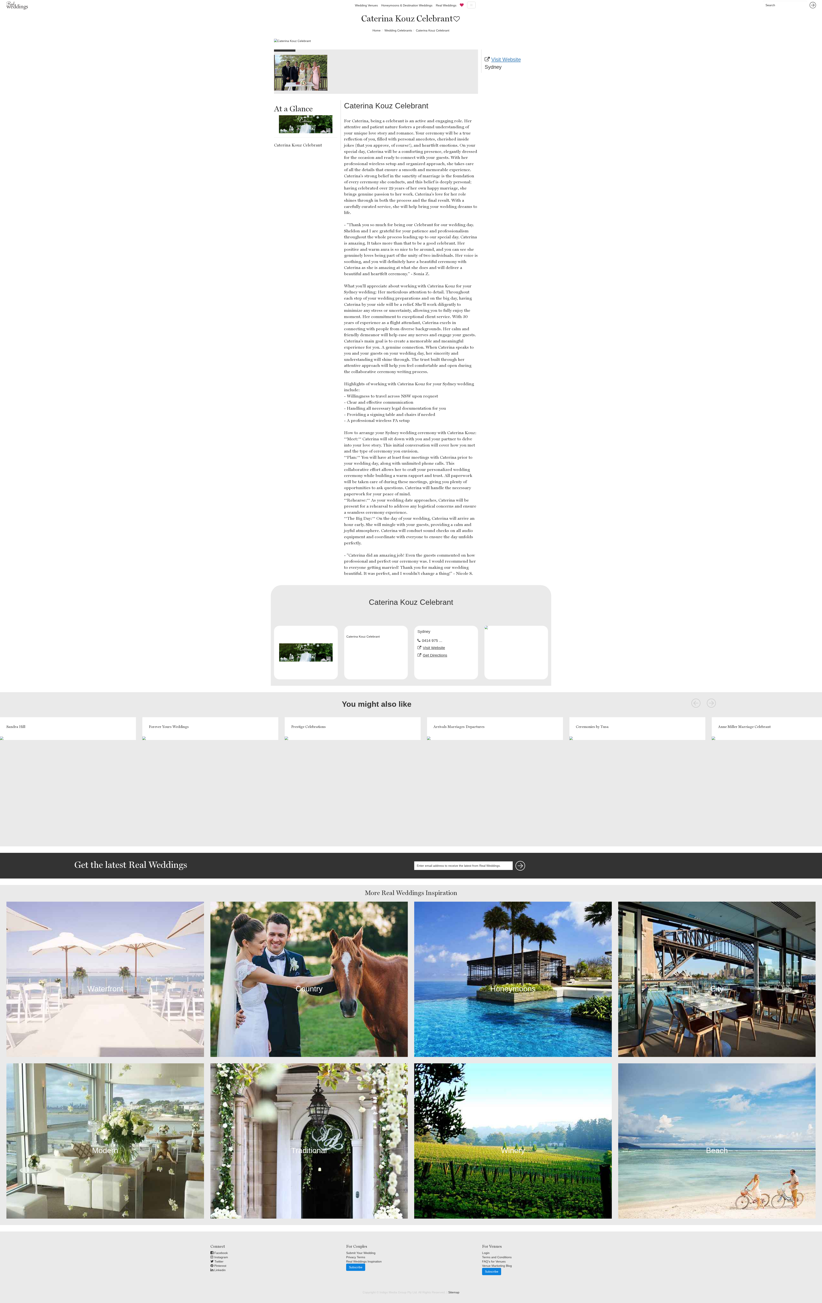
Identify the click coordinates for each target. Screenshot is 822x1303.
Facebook (220, 1253)
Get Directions (435, 655)
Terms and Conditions (497, 1257)
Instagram (220, 1257)
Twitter (218, 1261)
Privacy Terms (355, 1257)
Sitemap (453, 1292)
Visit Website (506, 59)
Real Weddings (446, 5)
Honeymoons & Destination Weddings (406, 5)
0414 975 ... (432, 640)
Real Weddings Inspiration (364, 1261)
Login (486, 1253)
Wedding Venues (366, 5)
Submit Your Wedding (360, 1253)
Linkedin (219, 1270)
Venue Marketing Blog (497, 1265)
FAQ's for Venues (494, 1261)
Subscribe (355, 1267)
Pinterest (219, 1265)
